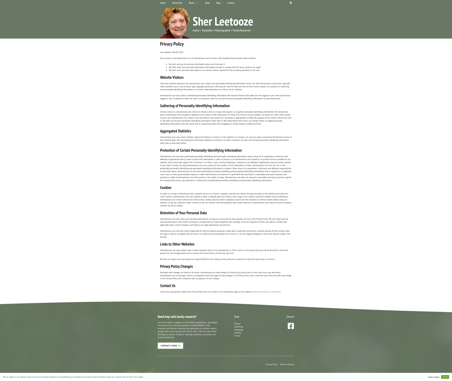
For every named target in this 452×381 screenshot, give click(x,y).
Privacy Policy (272, 364)
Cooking (237, 332)
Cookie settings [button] (433, 377)
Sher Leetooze (223, 21)
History (237, 323)
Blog (218, 2)
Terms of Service (287, 364)
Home (162, 2)
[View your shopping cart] (290, 3)
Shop (207, 2)
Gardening (238, 326)
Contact (230, 2)
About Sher (177, 2)
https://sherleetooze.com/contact (266, 291)
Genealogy (238, 329)
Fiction (237, 335)
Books (191, 2)
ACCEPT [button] (445, 377)
